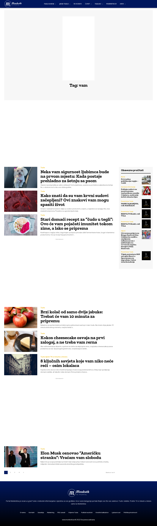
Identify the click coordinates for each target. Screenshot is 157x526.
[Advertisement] (78, 48)
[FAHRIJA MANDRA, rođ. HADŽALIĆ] (146, 203)
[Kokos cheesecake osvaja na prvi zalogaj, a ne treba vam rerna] (20, 341)
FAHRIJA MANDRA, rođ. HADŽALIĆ (130, 204)
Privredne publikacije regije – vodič (129, 181)
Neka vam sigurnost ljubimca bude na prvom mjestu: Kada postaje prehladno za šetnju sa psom (74, 176)
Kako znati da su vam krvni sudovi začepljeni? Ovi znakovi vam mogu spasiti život (74, 200)
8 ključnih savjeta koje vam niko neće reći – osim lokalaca (76, 363)
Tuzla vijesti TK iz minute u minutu (53, 357)
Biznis (123, 176)
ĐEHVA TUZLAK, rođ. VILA (130, 215)
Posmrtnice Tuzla (127, 201)
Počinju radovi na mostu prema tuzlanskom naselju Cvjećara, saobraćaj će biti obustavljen (130, 193)
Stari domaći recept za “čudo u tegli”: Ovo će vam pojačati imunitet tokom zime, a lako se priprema (76, 223)
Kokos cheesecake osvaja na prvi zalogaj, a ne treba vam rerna (72, 340)
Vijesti (123, 231)
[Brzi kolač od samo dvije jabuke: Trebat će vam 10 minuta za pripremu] (20, 317)
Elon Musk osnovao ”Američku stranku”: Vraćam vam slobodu (70, 455)
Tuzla (42, 167)
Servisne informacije (128, 187)
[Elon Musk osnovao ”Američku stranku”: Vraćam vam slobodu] (20, 456)
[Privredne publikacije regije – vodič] (146, 180)
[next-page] (23, 472)
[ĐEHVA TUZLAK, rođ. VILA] (146, 213)
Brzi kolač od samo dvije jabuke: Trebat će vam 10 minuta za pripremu (71, 316)
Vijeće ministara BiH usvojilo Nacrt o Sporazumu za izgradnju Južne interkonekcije (130, 258)
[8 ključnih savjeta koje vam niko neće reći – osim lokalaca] (20, 364)
